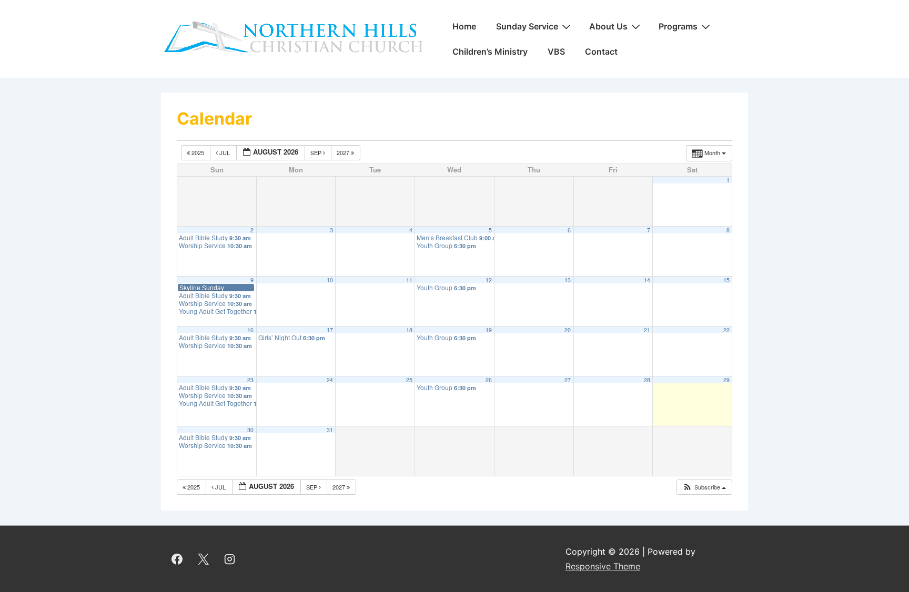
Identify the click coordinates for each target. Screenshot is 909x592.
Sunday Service (527, 26)
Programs (678, 26)
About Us (608, 26)
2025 (198, 152)
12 (489, 280)
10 (330, 280)
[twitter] (204, 559)
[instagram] (230, 559)
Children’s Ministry (490, 51)
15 (726, 280)
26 (489, 380)
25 (409, 380)
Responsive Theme (602, 566)
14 (647, 280)
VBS (556, 51)
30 (250, 430)
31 (330, 430)
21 (647, 330)
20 (567, 330)
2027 (344, 152)
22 (726, 330)
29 (726, 380)
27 (567, 380)
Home (464, 26)
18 (409, 330)
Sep (316, 152)
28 (647, 380)
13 (567, 280)
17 (330, 330)
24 (330, 380)
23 (250, 380)
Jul (224, 152)
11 (409, 280)
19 (489, 330)
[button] (704, 487)
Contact (601, 51)
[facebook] (177, 559)
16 (250, 330)
